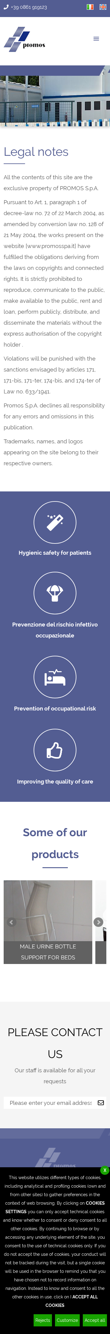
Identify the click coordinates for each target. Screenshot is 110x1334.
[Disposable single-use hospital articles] (24, 50)
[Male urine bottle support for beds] (48, 922)
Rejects (42, 1320)
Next (98, 922)
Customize (67, 1320)
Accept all (95, 1320)
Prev (11, 922)
